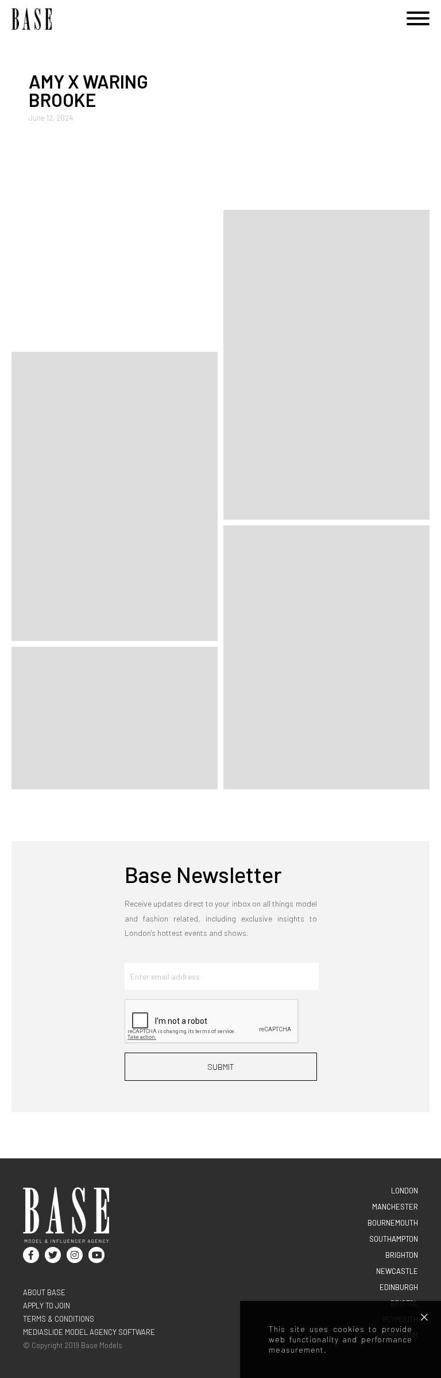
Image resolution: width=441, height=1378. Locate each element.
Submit (220, 1067)
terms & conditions (58, 1318)
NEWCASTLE (397, 1271)
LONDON (404, 1190)
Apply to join (46, 1305)
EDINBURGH (399, 1287)
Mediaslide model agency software (89, 1332)
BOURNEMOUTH (393, 1222)
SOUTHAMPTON (393, 1238)
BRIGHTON (401, 1255)
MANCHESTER (395, 1206)
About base (44, 1292)
